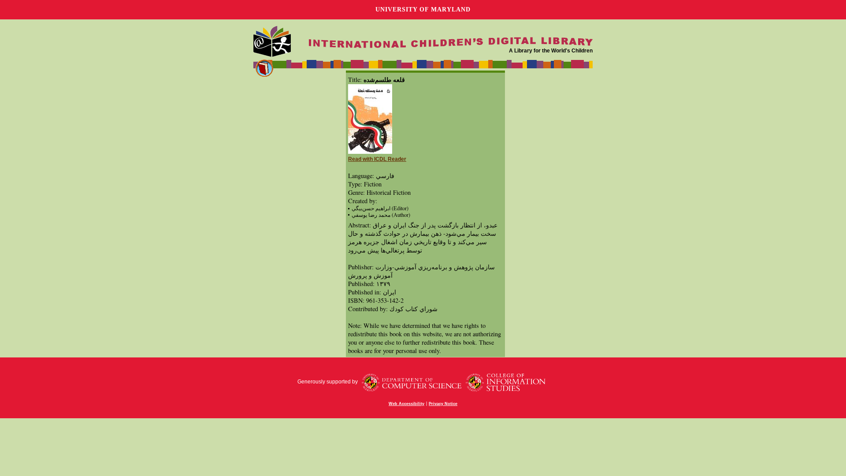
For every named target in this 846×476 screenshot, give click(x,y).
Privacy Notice (443, 404)
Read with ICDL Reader (377, 159)
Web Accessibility (406, 404)
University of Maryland (423, 9)
